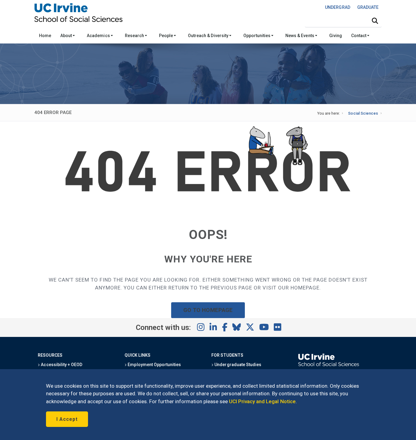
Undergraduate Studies (237, 364)
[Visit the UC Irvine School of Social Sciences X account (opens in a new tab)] (250, 327)
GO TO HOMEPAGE (208, 310)
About (66, 35)
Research (135, 35)
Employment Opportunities (154, 364)
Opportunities (257, 35)
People (166, 35)
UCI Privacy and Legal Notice (262, 401)
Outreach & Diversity (208, 35)
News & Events (300, 35)
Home (45, 35)
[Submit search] (375, 21)
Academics (99, 35)
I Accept (67, 419)
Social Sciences (363, 113)
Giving (335, 35)
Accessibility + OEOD (61, 364)
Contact (359, 35)
